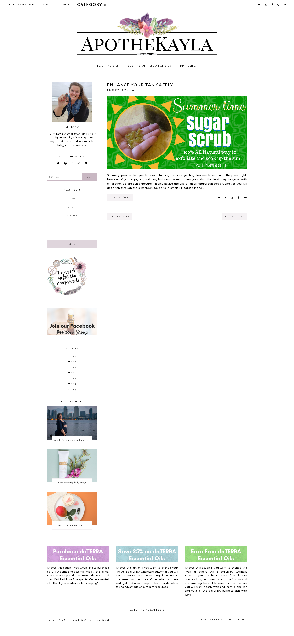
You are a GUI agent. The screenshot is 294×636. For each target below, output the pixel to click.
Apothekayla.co (19, 5)
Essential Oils (108, 66)
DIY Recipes (188, 66)
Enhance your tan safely (140, 84)
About (63, 620)
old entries (234, 216)
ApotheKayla (218, 620)
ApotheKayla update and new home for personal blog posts (73, 440)
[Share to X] (219, 197)
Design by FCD (237, 620)
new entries (119, 216)
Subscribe (103, 620)
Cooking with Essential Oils (149, 66)
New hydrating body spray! (72, 482)
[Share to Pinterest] (232, 197)
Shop (63, 5)
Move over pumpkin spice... (72, 525)
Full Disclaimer (82, 620)
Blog (46, 5)
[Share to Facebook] (225, 197)
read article (120, 197)
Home (50, 620)
